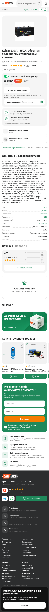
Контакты (5, 550)
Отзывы (7, 246)
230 (45, 207)
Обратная (43, 214)
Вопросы (21, 246)
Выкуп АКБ (26, 576)
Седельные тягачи (9, 571)
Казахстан (43, 223)
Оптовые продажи (29, 555)
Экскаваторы (7, 579)
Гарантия (25, 550)
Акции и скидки (28, 545)
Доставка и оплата (29, 547)
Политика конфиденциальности (14, 585)
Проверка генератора (30, 579)
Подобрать (24, 419)
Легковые (6, 565)
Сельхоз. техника (8, 576)
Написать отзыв (24, 268)
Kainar (44, 210)
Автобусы (6, 573)
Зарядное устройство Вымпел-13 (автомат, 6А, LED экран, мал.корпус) (35, 370)
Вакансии (5, 558)
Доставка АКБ (27, 571)
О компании (6, 542)
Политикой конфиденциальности (19, 428)
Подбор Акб (26, 552)
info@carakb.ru (27, 482)
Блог (4, 545)
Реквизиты (6, 555)
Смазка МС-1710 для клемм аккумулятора (13, 370)
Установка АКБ (27, 568)
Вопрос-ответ (27, 542)
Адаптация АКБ (28, 573)
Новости (5, 547)
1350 (45, 217)
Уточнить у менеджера (16, 90)
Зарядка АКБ (27, 565)
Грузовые (5, 568)
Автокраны (6, 581)
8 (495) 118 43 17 (30, 10)
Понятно (24, 605)
